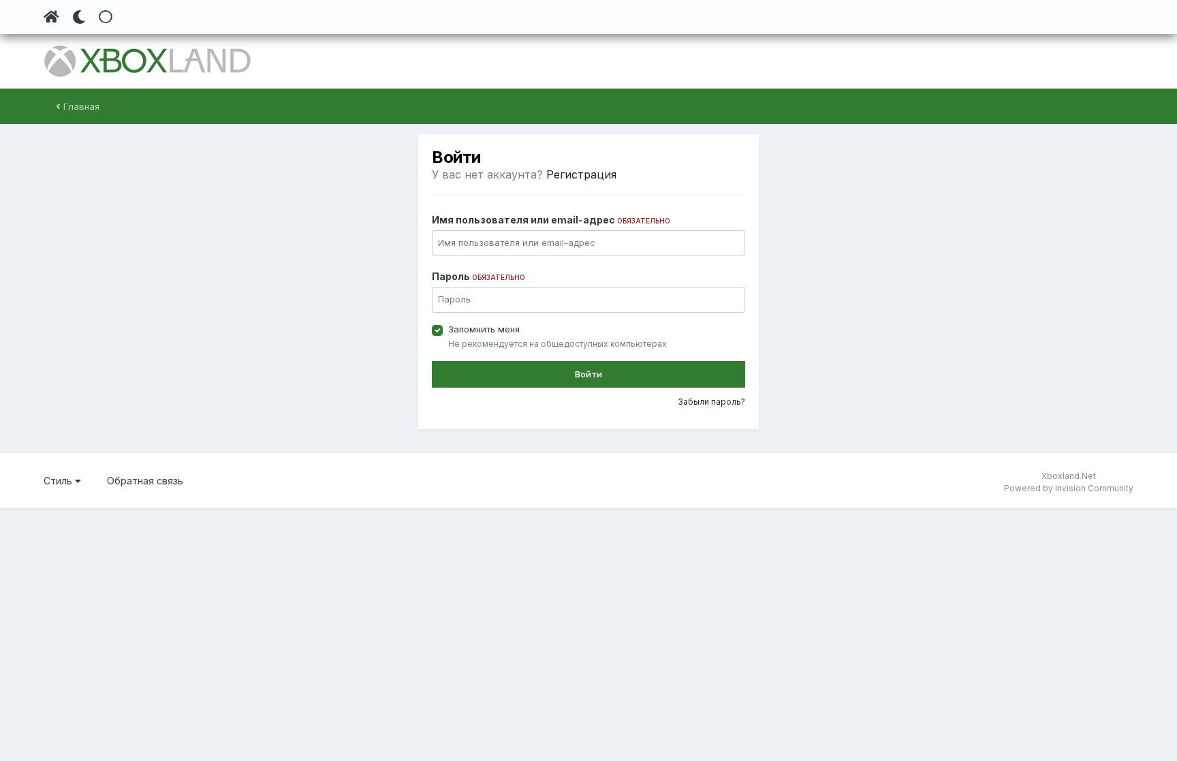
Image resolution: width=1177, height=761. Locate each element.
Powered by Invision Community (1068, 488)
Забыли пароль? (711, 402)
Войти (588, 374)
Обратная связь (145, 480)
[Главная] (51, 17)
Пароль (478, 276)
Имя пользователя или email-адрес (551, 220)
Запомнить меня (484, 329)
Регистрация (581, 174)
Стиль (59, 480)
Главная (80, 106)
